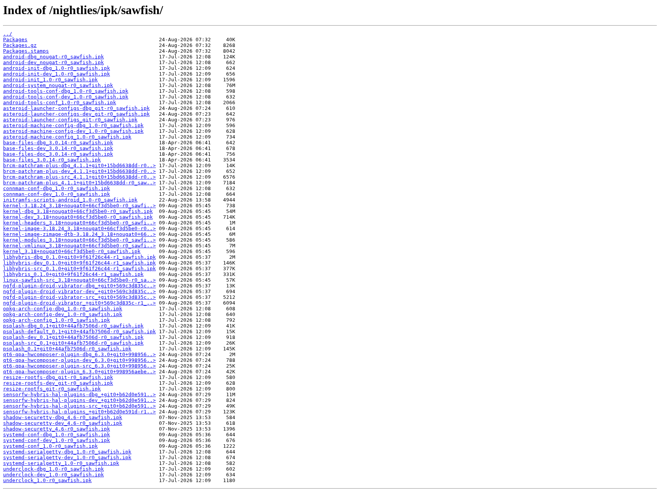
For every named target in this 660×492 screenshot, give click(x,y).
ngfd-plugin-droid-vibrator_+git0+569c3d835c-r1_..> (79, 303)
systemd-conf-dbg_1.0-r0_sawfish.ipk (56, 434)
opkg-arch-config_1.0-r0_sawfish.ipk (56, 320)
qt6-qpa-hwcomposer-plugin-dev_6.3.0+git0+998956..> (79, 360)
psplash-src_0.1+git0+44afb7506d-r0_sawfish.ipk (73, 343)
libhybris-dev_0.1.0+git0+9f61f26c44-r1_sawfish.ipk (79, 263)
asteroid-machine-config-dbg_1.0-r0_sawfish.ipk (73, 125)
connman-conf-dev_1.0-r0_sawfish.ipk (56, 194)
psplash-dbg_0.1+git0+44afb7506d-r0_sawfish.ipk (73, 326)
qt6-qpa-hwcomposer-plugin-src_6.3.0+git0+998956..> (79, 366)
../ (7, 34)
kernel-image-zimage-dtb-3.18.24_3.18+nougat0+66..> (79, 234)
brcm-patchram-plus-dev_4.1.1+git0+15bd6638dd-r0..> (79, 171)
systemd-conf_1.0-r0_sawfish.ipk (50, 446)
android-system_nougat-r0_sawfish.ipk (58, 85)
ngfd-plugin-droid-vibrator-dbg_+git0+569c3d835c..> (79, 286)
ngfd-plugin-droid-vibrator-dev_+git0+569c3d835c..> (79, 291)
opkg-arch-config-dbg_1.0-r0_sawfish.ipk (62, 308)
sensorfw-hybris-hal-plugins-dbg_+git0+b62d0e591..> (79, 394)
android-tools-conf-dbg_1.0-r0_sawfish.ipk (65, 91)
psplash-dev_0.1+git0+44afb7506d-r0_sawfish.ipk (73, 337)
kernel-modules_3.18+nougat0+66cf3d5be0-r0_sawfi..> (79, 240)
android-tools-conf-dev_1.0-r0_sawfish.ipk (65, 97)
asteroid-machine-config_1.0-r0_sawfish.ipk (67, 137)
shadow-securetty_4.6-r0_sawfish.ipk (56, 429)
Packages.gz (20, 45)
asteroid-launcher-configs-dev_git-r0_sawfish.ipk (76, 114)
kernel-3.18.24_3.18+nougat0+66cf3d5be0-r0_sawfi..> (79, 205)
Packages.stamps (26, 51)
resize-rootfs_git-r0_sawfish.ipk (52, 389)
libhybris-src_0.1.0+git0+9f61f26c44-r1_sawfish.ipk (79, 268)
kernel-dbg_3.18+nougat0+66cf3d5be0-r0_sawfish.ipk (78, 211)
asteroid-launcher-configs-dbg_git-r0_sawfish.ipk (76, 108)
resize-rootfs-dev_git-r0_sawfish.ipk (58, 383)
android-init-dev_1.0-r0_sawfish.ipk (56, 74)
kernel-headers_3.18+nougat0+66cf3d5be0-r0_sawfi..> (79, 223)
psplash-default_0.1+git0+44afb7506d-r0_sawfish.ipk (79, 331)
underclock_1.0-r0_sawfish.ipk (47, 480)
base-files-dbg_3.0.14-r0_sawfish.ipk (58, 142)
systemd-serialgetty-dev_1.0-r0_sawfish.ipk (67, 457)
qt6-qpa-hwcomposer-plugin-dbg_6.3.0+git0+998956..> (79, 354)
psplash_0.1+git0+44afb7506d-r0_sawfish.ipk (67, 349)
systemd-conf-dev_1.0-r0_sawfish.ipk (56, 440)
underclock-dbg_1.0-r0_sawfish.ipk (53, 469)
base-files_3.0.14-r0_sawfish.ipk (52, 160)
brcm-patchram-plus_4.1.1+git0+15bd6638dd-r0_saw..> (79, 183)
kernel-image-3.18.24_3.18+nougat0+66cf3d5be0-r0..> (79, 228)
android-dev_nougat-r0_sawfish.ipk (53, 62)
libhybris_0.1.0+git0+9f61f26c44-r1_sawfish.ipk (73, 274)
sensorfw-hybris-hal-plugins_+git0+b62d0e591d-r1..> (79, 412)
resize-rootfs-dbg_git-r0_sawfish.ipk (58, 377)
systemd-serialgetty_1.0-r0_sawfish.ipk (61, 463)
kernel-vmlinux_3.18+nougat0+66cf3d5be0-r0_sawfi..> (79, 245)
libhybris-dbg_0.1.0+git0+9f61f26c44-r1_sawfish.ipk (79, 257)
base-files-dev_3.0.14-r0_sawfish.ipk (58, 148)
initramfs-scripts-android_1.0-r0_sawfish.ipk (70, 200)
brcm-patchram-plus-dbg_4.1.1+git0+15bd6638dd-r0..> (79, 165)
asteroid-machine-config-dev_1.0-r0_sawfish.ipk (73, 131)
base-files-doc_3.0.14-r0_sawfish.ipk (58, 154)
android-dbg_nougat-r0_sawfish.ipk (53, 57)
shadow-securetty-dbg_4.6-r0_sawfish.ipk (62, 417)
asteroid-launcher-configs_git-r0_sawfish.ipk (70, 120)
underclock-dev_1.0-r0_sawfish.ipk (53, 474)
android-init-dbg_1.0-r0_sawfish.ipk (56, 68)
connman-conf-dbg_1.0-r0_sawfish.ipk (56, 188)
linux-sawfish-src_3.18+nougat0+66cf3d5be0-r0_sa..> (79, 280)
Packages (15, 39)
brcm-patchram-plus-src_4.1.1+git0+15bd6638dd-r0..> (79, 177)
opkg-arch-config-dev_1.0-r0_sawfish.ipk (62, 314)
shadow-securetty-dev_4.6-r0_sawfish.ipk (62, 423)
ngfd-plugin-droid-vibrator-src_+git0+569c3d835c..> (79, 297)
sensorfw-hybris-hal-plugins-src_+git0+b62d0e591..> (79, 406)
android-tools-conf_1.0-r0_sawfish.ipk (59, 102)
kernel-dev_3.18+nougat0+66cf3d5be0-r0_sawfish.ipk (78, 217)
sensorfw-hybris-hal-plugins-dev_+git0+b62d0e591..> (79, 400)
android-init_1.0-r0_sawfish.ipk (50, 79)
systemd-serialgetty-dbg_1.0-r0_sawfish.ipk (67, 452)
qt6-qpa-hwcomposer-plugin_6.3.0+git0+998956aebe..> (79, 371)
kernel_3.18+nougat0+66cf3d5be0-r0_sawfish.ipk (72, 251)
